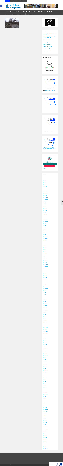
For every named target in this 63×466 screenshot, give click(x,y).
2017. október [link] (45, 374)
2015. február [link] (45, 422)
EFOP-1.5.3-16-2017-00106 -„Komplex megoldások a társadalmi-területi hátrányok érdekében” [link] (49, 148)
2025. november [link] (45, 193)
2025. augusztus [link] (45, 199)
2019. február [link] (45, 344)
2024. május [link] (44, 227)
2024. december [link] (45, 214)
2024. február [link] (45, 232)
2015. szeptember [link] (45, 409)
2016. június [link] (44, 396)
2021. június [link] (44, 292)
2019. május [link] (44, 338)
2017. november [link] (45, 372)
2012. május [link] (44, 446)
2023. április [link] (44, 251)
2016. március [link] (45, 400)
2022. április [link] (44, 273)
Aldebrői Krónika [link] (8, 14)
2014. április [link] (44, 433)
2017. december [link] (45, 370)
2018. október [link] (45, 351)
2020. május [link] (44, 316)
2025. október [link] (45, 195)
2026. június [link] (44, 180)
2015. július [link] (44, 413)
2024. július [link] (44, 223)
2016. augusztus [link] (45, 394)
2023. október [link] (45, 240)
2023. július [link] (44, 245)
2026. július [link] (44, 178)
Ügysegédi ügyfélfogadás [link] (46, 42)
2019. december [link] (45, 325)
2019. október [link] (45, 329)
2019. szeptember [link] (45, 331)
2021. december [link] (45, 281)
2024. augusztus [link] (45, 221)
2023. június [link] (44, 247)
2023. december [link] (45, 236)
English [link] (26, 0)
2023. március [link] (45, 253)
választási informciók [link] (30, 14)
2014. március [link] (45, 435)
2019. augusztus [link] (45, 333)
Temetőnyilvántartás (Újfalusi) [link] (47, 48)
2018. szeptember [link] (45, 353)
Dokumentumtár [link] (21, 0)
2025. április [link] (44, 206)
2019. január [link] (44, 346)
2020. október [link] (45, 307)
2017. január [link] (44, 390)
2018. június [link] (44, 359)
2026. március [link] (45, 186)
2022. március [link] (45, 275)
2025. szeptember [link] (45, 197)
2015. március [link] (45, 420)
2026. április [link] (44, 184)
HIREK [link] (10, 11)
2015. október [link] (45, 407)
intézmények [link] (26, 11)
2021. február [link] (45, 299)
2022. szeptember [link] (45, 264)
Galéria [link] (12, 0)
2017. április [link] (44, 385)
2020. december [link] (45, 303)
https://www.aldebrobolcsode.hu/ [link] (50, 90)
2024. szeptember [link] (45, 219)
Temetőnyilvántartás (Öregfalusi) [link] (47, 46)
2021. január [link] (44, 301)
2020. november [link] (45, 305)
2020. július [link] (44, 312)
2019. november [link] (45, 327)
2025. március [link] (45, 208)
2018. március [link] (45, 364)
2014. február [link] (45, 437)
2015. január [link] (44, 424)
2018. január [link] (44, 368)
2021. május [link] (44, 294)
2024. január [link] (44, 234)
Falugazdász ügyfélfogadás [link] (47, 44)
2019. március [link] (45, 342)
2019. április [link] (44, 340)
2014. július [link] (44, 431)
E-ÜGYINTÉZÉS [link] (8, 0)
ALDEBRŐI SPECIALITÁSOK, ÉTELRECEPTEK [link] (18, 14)
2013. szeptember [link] (45, 444)
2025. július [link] (44, 201)
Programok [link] (15, 0)
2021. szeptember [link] (45, 286)
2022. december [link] (45, 258)
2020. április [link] (44, 318)
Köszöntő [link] (7, 11)
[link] (1, 6)
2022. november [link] (45, 260)
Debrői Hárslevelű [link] (41, 11)
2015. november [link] (45, 405)
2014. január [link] (44, 439)
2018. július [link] (44, 357)
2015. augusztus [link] (45, 411)
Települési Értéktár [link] (48, 11)
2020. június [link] (44, 314)
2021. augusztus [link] (45, 288)
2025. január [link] (44, 212)
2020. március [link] (45, 320)
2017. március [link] (45, 387)
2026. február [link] (45, 188)
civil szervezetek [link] (33, 11)
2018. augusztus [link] (45, 355)
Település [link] (14, 11)
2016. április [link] (44, 398)
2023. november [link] (45, 238)
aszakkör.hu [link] (44, 168)
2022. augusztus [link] (45, 266)
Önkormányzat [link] (20, 11)
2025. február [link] (45, 210)
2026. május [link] (44, 182)
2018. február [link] (45, 366)
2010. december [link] (45, 448)
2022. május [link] (44, 271)
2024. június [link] (44, 225)
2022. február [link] (45, 277)
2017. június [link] (44, 381)
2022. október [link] (45, 262)
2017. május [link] (44, 383)
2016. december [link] (45, 392)
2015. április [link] (44, 418)
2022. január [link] (44, 279)
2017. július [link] (44, 379)
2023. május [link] (44, 249)
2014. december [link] (45, 426)
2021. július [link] (44, 290)
